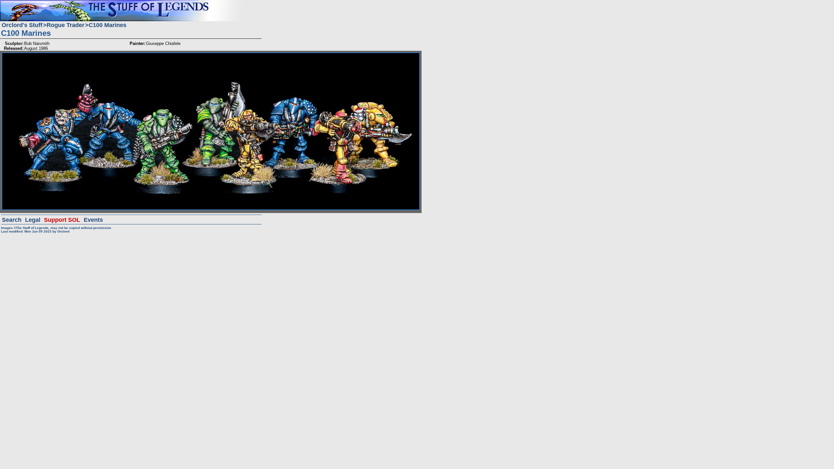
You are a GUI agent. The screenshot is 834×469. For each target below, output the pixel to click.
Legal (32, 220)
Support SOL (62, 220)
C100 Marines (107, 25)
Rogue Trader (65, 25)
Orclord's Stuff (22, 25)
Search (12, 220)
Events (93, 220)
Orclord (63, 231)
